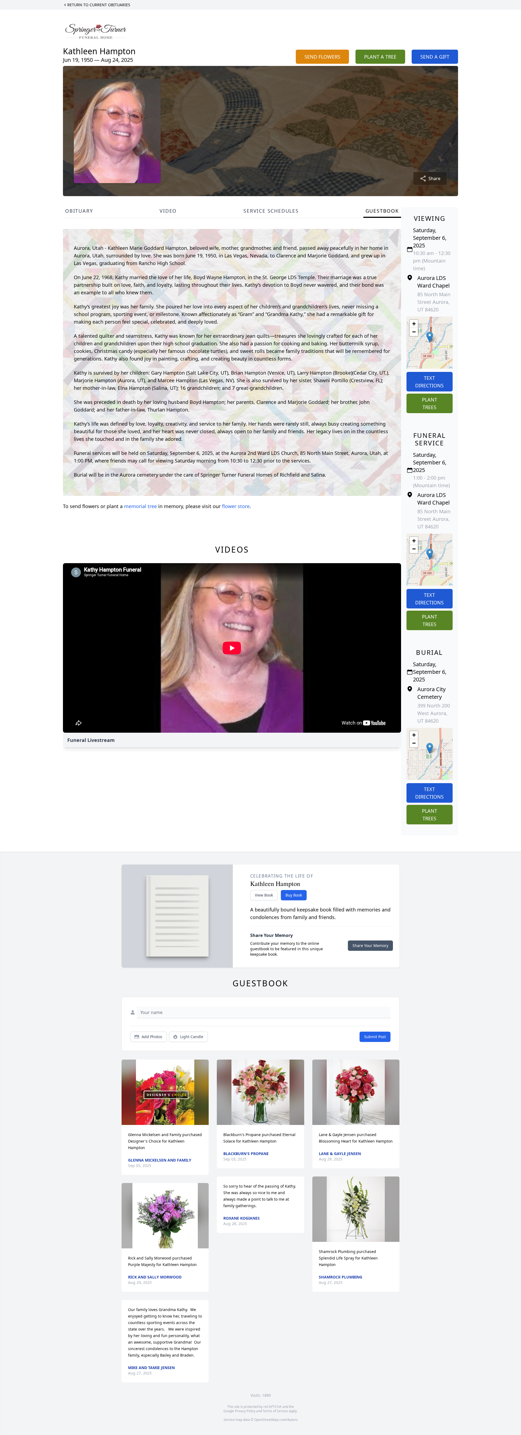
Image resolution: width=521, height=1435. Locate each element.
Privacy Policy (245, 1411)
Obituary (79, 211)
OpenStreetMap (266, 1419)
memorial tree (140, 506)
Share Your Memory (370, 945)
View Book (264, 895)
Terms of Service (275, 1411)
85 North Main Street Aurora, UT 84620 (433, 302)
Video (168, 211)
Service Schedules (271, 211)
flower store (236, 506)
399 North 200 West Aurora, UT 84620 (433, 713)
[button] (429, 337)
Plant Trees (429, 403)
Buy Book (293, 895)
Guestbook (382, 211)
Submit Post (375, 1036)
